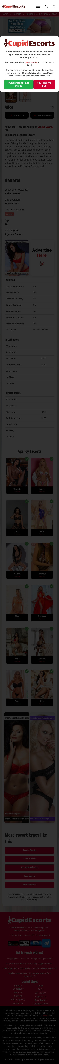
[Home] (13, 6)
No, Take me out (44, 84)
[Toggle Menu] (38, 6)
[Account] (54, 6)
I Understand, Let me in (18, 84)
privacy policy (31, 62)
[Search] (46, 6)
